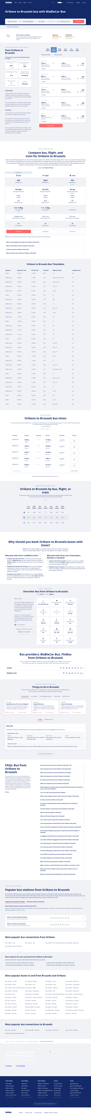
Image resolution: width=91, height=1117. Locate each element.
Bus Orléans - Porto (51, 984)
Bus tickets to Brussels (32, 1041)
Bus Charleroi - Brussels (52, 1030)
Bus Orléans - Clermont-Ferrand (74, 994)
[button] (42, 21)
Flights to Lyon (42, 1086)
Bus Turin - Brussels (30, 1013)
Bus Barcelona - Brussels (72, 1000)
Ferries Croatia (58, 1086)
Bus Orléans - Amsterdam (72, 984)
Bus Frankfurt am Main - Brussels (75, 1010)
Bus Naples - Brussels (11, 1010)
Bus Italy (24, 1088)
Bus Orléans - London (11, 981)
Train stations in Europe (76, 1088)
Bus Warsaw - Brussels (31, 1004)
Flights (25, 2)
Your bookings (69, 2)
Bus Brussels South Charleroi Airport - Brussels (17, 1033)
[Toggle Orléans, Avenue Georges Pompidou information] (83, 918)
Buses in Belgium (19, 1041)
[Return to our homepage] (9, 2)
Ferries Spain (57, 1088)
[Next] (83, 50)
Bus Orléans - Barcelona (72, 943)
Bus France (25, 1086)
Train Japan (8, 1083)
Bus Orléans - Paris (10, 943)
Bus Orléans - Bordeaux (72, 988)
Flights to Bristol (42, 1093)
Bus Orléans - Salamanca (72, 991)
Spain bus (24, 1083)
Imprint (21, 1112)
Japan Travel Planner (75, 1086)
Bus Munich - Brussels (71, 1004)
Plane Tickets (41, 1081)
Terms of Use (28, 1112)
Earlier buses (17, 471)
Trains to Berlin (9, 1093)
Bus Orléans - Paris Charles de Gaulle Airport (57, 943)
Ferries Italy (57, 1090)
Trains (15, 2)
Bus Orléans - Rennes (11, 997)
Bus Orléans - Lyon (30, 984)
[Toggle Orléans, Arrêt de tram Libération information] (83, 925)
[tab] (45, 54)
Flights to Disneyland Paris (45, 1090)
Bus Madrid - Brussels (71, 997)
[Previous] (24, 507)
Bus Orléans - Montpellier (32, 994)
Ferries (29, 2)
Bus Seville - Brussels (51, 1013)
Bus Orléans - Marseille (11, 991)
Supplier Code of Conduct (51, 1112)
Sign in (84, 2)
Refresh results (44, 429)
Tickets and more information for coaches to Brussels (60, 965)
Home (6, 1041)
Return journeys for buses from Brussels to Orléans (20, 963)
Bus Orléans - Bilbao (30, 988)
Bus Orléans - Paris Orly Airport (13, 946)
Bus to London (26, 1090)
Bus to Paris (25, 1093)
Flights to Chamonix (43, 1083)
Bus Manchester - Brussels (53, 1010)
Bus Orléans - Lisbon (10, 984)
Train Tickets (9, 1081)
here (57, 476)
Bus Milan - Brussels (51, 1000)
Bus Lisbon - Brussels (10, 1004)
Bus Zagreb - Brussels (51, 1007)
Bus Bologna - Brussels (72, 1007)
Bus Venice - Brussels (10, 1013)
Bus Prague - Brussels (11, 1007)
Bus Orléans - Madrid (31, 981)
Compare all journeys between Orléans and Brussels (60, 963)
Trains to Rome (9, 1086)
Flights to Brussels (43, 1088)
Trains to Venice (9, 1090)
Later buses (74, 471)
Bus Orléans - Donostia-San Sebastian (56, 994)
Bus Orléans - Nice (10, 994)
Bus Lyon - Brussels (30, 1010)
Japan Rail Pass (74, 1083)
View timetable (11, 85)
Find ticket (11, 67)
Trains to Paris (9, 1088)
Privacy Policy (38, 1112)
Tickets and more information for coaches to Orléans (20, 965)
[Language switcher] (61, 2)
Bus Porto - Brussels (71, 1013)
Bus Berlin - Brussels (51, 1004)
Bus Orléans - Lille (50, 991)
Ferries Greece (58, 1083)
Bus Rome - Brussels (30, 1000)
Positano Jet (57, 1093)
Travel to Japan (74, 1090)
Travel (72, 1081)
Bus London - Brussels (51, 997)
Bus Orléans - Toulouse (52, 988)
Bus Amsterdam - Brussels (32, 1030)
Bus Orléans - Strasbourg (32, 991)
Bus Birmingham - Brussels (32, 1007)
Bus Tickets (25, 1081)
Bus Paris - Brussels (10, 1000)
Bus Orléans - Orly (30, 943)
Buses (20, 2)
